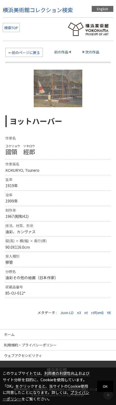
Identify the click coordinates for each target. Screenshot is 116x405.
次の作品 (92, 52)
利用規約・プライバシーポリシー (30, 344)
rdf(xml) (97, 312)
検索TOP (11, 27)
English (102, 8)
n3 (79, 312)
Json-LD (67, 312)
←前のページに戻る (24, 52)
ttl (109, 312)
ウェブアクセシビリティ (23, 355)
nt (86, 312)
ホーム (9, 334)
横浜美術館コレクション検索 (38, 10)
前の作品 (61, 52)
